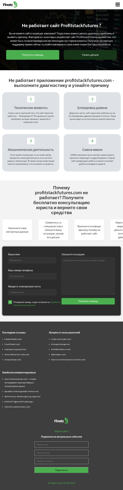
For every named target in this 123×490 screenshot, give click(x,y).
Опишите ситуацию (73, 254)
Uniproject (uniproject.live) (15, 349)
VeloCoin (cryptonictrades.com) (17, 407)
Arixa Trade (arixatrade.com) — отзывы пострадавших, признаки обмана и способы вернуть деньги (20, 382)
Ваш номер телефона (20, 270)
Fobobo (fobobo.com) (13, 339)
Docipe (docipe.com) (12, 359)
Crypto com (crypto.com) (61, 339)
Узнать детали (90, 54)
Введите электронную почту (24, 286)
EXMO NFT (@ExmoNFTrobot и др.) (18, 401)
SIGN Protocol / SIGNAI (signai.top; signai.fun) (22, 396)
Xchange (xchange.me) (60, 344)
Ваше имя (14, 254)
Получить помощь (32, 54)
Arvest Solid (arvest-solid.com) (16, 354)
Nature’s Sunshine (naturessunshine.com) (68, 359)
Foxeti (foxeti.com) (12, 344)
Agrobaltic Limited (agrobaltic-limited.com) (21, 391)
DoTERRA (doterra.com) (60, 349)
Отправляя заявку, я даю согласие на (37, 303)
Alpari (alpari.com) (58, 354)
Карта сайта (62, 431)
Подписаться (61, 470)
